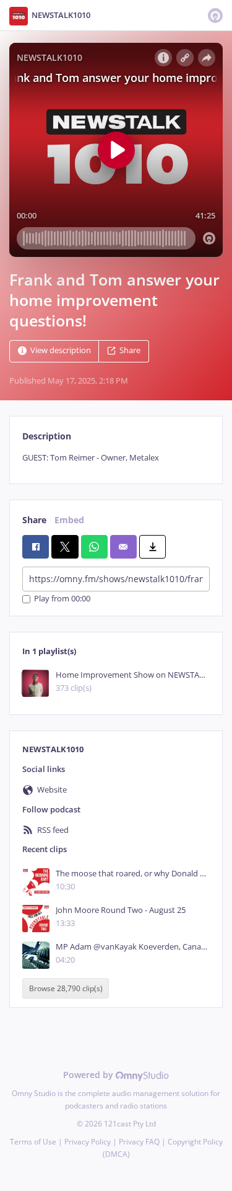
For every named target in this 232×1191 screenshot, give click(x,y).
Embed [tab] (69, 520)
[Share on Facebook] (35, 547)
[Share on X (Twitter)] (64, 547)
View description (60, 351)
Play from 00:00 (62, 599)
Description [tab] (46, 436)
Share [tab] (34, 520)
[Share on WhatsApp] (94, 547)
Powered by (89, 1075)
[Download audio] (152, 547)
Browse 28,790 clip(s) (66, 988)
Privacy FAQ (139, 1141)
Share (129, 351)
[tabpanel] (116, 457)
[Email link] (123, 547)
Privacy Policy (87, 1141)
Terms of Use (33, 1141)
